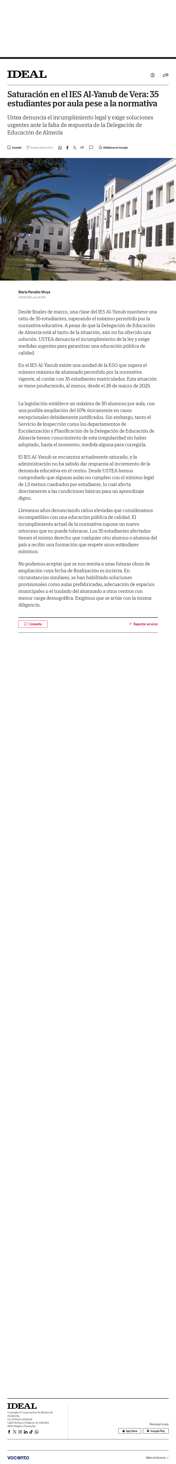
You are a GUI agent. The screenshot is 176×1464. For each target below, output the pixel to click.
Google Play (158, 1431)
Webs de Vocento (156, 1457)
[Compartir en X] (74, 147)
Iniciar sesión (152, 75)
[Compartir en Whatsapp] (60, 147)
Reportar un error (146, 624)
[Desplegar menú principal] (166, 75)
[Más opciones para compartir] (82, 147)
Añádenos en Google (115, 147)
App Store (131, 1431)
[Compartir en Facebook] (67, 147)
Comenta (35, 624)
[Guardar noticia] (14, 147)
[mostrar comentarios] (91, 147)
